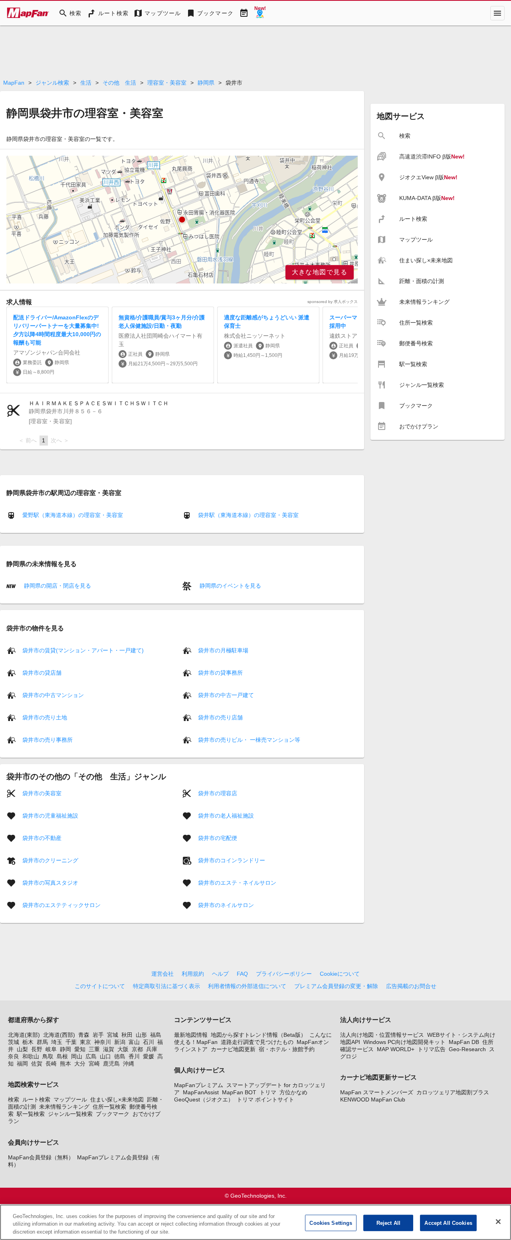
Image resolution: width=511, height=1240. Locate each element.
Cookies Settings (330, 1223)
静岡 (65, 1049)
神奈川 (102, 1042)
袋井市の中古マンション (53, 694)
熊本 (65, 1063)
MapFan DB (464, 1042)
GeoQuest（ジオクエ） (204, 1099)
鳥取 (47, 1056)
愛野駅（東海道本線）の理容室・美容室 (72, 515)
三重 (94, 1049)
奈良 (13, 1056)
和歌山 (30, 1056)
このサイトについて (100, 986)
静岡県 (206, 82)
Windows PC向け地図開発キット (404, 1042)
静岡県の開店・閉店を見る (56, 585)
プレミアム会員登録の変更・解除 (336, 986)
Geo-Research (467, 1049)
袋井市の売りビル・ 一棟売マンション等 (249, 739)
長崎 (51, 1063)
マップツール (70, 1099)
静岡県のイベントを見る (229, 585)
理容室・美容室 (166, 82)
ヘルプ (220, 974)
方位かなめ (293, 1092)
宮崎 (94, 1063)
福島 (155, 1035)
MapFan (13, 82)
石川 (148, 1042)
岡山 (76, 1056)
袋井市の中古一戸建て (226, 694)
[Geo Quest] (260, 13)
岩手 (98, 1035)
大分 (79, 1063)
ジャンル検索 (52, 82)
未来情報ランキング (64, 1106)
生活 (85, 82)
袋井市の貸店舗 (41, 672)
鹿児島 (111, 1063)
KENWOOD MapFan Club (372, 1099)
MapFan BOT (239, 1092)
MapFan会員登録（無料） (41, 1157)
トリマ (267, 1092)
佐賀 (36, 1063)
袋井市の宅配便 (217, 837)
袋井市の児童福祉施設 (50, 815)
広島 (91, 1056)
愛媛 (148, 1056)
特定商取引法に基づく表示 (166, 986)
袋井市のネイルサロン (226, 904)
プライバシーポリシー (284, 974)
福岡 (22, 1063)
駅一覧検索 (31, 1114)
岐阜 (51, 1049)
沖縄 (128, 1063)
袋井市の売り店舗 (220, 717)
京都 (137, 1049)
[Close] (498, 1221)
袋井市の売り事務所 (47, 739)
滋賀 (108, 1049)
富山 (134, 1042)
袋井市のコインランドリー (231, 860)
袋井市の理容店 (217, 793)
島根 (62, 1056)
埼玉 (56, 1042)
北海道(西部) (59, 1035)
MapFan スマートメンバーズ (376, 1092)
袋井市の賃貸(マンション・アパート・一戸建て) (83, 650)
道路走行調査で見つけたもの (257, 1042)
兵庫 (151, 1049)
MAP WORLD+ (395, 1049)
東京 (85, 1042)
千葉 (71, 1042)
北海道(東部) (24, 1035)
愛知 (79, 1049)
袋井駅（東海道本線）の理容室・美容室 (248, 515)
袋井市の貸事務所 (220, 672)
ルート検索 (36, 1099)
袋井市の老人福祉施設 (226, 815)
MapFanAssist (201, 1092)
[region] (182, 219)
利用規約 (193, 974)
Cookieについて (340, 974)
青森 (83, 1035)
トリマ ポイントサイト (265, 1099)
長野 (36, 1049)
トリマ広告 (432, 1049)
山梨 (22, 1049)
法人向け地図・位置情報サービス (382, 1035)
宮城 (112, 1035)
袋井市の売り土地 (44, 717)
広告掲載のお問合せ (411, 986)
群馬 (42, 1042)
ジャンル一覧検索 (70, 1114)
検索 (13, 1099)
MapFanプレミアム (198, 1085)
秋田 (127, 1035)
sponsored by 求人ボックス (332, 301)
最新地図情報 (191, 1035)
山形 (141, 1035)
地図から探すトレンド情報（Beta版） (258, 1035)
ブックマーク (112, 1114)
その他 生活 (119, 82)
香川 (134, 1056)
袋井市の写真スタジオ (50, 882)
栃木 (28, 1042)
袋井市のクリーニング (50, 860)
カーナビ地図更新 (233, 1049)
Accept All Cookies (448, 1223)
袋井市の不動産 (41, 837)
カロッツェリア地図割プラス (452, 1092)
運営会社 (162, 974)
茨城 (13, 1042)
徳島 (119, 1056)
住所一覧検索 (109, 1106)
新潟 (119, 1042)
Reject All (388, 1223)
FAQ (242, 974)
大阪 (123, 1049)
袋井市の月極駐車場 (223, 650)
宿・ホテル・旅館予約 (287, 1049)
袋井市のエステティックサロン (61, 904)
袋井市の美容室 (41, 793)
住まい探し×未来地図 (117, 1099)
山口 (105, 1056)
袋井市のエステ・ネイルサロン (237, 882)
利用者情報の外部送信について (247, 986)
